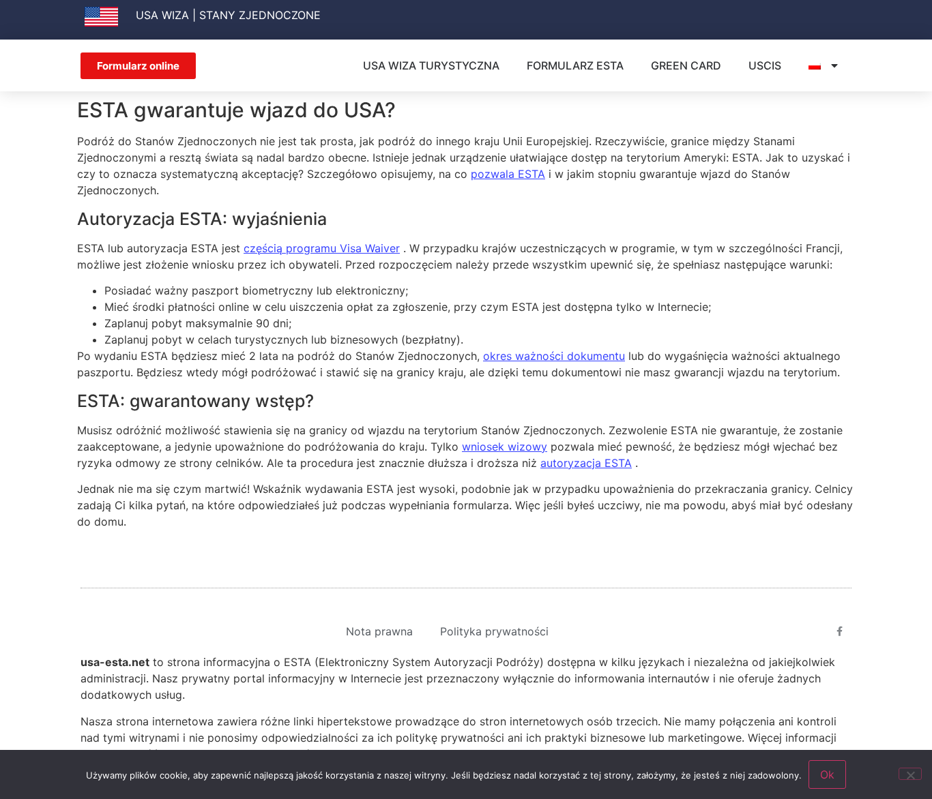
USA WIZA (162, 15)
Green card (686, 65)
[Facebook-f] (840, 631)
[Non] (910, 774)
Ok (827, 774)
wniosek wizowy (504, 446)
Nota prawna (379, 631)
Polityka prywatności (494, 631)
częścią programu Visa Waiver (322, 248)
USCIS (764, 65)
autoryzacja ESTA (586, 463)
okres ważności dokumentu (554, 356)
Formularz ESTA (575, 65)
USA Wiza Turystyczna (431, 65)
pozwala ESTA (508, 174)
